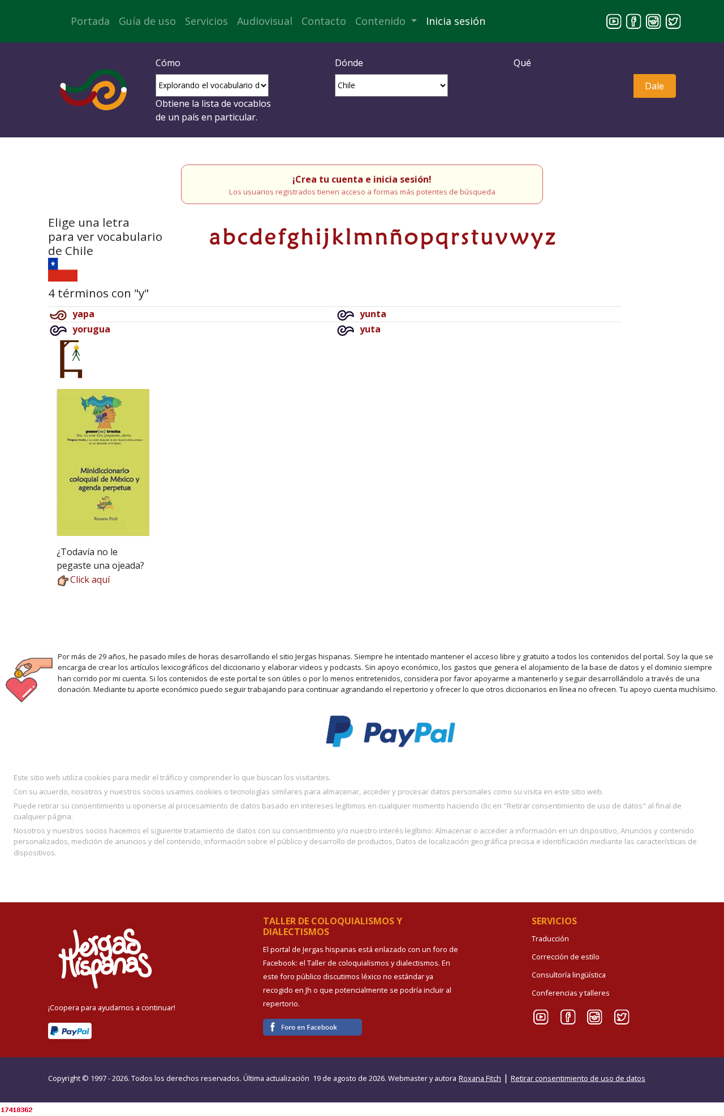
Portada (90, 21)
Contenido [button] (381, 21)
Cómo (168, 63)
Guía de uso (147, 21)
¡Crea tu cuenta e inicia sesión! (362, 179)
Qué (522, 63)
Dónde (349, 63)
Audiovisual (264, 21)
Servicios (206, 21)
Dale (654, 86)
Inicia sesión (455, 21)
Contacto (323, 21)
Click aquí (90, 579)
